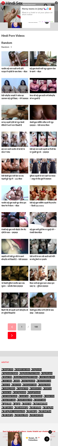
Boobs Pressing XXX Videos (26, 377)
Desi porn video (30, 385)
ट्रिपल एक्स (28, 404)
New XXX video (10, 400)
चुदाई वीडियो (8, 404)
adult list (5, 362)
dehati (17, 381)
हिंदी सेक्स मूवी (32, 411)
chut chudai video (48, 377)
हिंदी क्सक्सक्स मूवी (22, 408)
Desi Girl (7, 385)
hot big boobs (20, 392)
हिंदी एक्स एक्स (8, 408)
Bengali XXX (8, 369)
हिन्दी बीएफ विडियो (22, 415)
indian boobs (37, 396)
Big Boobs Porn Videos (30, 373)
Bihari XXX (8, 377)
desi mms (17, 385)
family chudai (45, 385)
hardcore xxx (37, 388)
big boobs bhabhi (11, 373)
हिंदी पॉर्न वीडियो (36, 408)
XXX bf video (40, 400)
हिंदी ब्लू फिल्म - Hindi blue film (14, 411)
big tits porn (48, 373)
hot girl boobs (35, 392)
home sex (8, 392)
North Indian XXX (25, 400)
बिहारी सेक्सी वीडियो (41, 404)
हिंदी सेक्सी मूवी (8, 415)
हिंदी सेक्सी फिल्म (45, 411)
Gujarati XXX (23, 388)
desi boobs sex (45, 381)
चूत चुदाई (18, 404)
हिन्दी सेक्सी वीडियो (37, 415)
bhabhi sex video (23, 369)
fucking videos (9, 388)
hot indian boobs (10, 396)
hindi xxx (48, 388)
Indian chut (50, 396)
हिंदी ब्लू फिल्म (49, 408)
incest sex (25, 396)
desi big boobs (29, 381)
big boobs (37, 369)
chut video (8, 381)
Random (5, 47)
